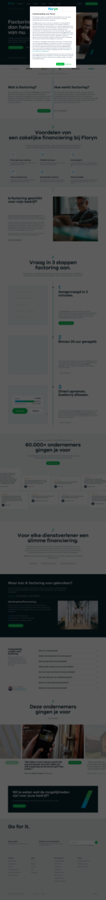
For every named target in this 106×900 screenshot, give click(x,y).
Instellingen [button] (68, 64)
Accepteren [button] (60, 64)
